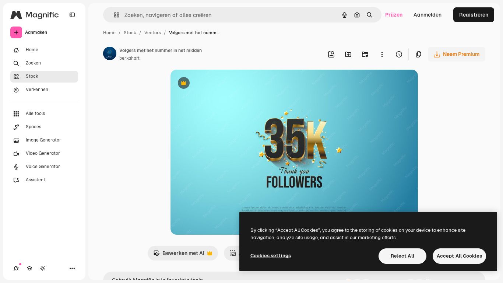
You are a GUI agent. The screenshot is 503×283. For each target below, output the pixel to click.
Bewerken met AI (178, 255)
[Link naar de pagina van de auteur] (109, 54)
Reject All (402, 256)
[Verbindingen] (16, 268)
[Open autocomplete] (113, 15)
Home (109, 33)
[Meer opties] (381, 54)
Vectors (152, 33)
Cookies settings (270, 255)
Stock (130, 33)
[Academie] (29, 268)
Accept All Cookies (459, 256)
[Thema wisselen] (43, 268)
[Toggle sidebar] (72, 15)
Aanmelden (428, 14)
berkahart (129, 58)
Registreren (473, 14)
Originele (219, 83)
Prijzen (393, 14)
